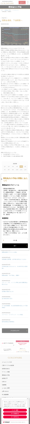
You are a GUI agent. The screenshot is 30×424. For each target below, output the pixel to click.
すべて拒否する (15, 413)
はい (15, 245)
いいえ (15, 240)
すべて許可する (15, 417)
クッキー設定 (15, 410)
